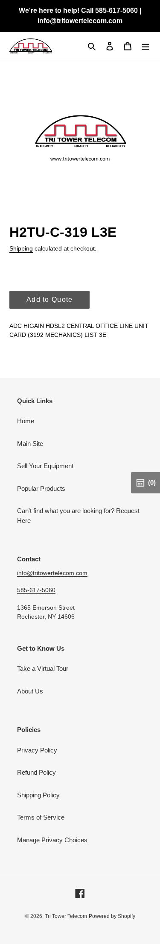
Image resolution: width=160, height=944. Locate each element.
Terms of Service (40, 817)
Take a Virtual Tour (42, 668)
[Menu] (145, 46)
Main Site (30, 443)
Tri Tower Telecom (66, 916)
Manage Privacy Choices (52, 840)
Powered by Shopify (112, 916)
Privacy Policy (37, 750)
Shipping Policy (38, 795)
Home (25, 421)
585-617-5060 (36, 590)
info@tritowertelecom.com (52, 572)
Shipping (21, 248)
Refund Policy (36, 772)
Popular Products (41, 488)
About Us (30, 691)
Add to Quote (49, 299)
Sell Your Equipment (45, 465)
